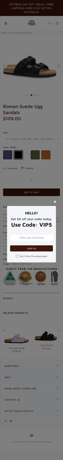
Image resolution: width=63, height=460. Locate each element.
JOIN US (31, 248)
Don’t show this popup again (33, 256)
